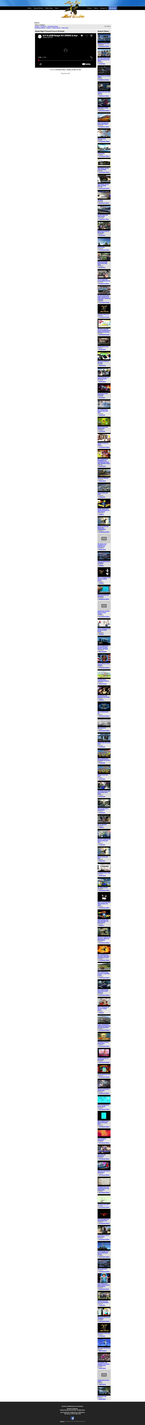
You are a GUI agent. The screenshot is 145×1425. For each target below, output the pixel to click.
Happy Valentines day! (104, 1074)
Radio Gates (65, 27)
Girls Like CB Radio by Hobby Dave (104, 1171)
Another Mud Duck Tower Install (103, 215)
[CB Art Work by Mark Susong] (104, 662)
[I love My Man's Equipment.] (104, 1137)
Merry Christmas (102, 1269)
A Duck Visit (101, 153)
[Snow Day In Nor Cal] (104, 313)
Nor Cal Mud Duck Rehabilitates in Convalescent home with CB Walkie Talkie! (104, 461)
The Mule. (100, 200)
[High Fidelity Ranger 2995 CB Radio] (104, 167)
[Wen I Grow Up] (104, 727)
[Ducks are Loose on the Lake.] (104, 360)
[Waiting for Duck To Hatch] (104, 442)
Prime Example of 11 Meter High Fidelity (103, 123)
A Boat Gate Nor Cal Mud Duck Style (103, 378)
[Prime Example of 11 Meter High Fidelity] (104, 121)
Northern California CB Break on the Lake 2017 (104, 841)
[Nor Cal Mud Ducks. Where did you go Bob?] (104, 1120)
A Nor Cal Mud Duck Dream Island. (103, 1105)
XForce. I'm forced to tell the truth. (103, 1089)
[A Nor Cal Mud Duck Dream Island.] (104, 1104)
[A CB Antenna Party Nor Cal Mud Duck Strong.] (104, 1250)
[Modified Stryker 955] (104, 42)
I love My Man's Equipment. (102, 1139)
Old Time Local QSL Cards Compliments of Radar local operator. (104, 330)
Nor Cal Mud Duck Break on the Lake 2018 (103, 411)
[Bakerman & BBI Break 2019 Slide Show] (104, 261)
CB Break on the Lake (104, 1333)
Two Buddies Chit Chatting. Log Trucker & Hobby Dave (104, 1364)
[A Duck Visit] (104, 152)
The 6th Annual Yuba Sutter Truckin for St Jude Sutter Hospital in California (104, 297)
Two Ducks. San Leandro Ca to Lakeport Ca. (102, 545)
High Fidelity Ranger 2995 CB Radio (103, 168)
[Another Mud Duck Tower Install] (104, 214)
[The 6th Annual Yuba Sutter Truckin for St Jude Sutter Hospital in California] (104, 294)
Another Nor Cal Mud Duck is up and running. (103, 612)
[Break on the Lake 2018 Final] (104, 392)
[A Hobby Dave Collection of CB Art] (104, 678)
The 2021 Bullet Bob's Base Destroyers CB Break (104, 59)
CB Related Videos (53, 26)
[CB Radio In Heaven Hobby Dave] (104, 1041)
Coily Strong (101, 247)
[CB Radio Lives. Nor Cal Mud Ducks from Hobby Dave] (104, 1186)
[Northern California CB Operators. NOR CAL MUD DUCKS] (104, 936)
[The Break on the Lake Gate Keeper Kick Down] (104, 790)
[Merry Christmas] (104, 1267)
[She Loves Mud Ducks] (104, 1347)
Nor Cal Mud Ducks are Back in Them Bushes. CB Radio (103, 647)
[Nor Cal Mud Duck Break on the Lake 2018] (104, 408)
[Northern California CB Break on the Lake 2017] (104, 838)
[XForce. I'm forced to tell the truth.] (104, 1088)
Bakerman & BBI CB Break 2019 (103, 231)
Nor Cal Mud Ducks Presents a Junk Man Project (103, 973)
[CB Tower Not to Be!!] (104, 1203)
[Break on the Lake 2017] (104, 773)
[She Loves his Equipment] (104, 1153)
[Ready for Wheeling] (104, 477)
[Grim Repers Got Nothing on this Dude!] (104, 694)
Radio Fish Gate (102, 1396)
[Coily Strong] (104, 246)
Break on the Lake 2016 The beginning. (103, 1301)
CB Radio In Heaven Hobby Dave (103, 1042)
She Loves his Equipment (102, 1155)
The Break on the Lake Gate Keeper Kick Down (104, 792)
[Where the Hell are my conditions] (104, 1316)
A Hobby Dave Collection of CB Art (103, 680)
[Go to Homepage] (73, 9)
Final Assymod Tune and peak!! (103, 595)
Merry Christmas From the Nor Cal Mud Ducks (104, 579)
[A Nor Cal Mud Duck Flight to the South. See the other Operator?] (104, 1023)
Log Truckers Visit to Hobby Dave (103, 1236)
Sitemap (62, 1421)
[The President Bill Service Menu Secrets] (104, 278)
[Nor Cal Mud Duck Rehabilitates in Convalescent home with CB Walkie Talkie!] (104, 458)
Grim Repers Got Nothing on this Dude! (104, 696)
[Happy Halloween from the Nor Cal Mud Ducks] (104, 627)
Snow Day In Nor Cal (103, 314)
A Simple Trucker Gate (104, 872)
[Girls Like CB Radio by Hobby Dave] (104, 1169)
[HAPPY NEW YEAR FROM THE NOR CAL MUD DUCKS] (104, 508)
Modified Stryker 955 (103, 43)
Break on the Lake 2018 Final (103, 394)
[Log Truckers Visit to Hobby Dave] (104, 1234)
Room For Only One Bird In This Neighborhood (103, 528)
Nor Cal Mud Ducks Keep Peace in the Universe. (103, 991)
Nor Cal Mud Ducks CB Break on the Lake (104, 759)
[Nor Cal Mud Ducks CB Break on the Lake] (104, 757)
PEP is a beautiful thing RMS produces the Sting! (104, 904)
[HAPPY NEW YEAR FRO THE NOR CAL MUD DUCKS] (104, 918)
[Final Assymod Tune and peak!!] (104, 594)
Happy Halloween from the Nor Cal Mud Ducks (104, 630)
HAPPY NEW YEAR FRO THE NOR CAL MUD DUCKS (103, 921)
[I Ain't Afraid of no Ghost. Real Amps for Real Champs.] (104, 1282)
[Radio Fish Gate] (104, 1395)
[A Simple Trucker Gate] (104, 871)
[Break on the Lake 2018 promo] (104, 426)
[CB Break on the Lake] (104, 1332)
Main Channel (56, 27)
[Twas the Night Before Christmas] (104, 560)
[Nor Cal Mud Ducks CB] (104, 710)
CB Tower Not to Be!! (103, 1204)
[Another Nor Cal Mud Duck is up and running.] (104, 610)
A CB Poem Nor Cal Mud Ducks (103, 1058)
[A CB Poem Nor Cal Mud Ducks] (104, 1057)
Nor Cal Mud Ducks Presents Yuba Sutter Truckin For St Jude (104, 956)
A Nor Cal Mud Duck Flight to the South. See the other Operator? (104, 1026)
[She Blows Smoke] (104, 886)
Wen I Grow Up (102, 728)
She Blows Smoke (103, 887)
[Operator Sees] (104, 137)
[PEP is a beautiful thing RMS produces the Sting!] (104, 901)
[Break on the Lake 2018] (104, 491)
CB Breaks (43, 26)
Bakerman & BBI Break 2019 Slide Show (102, 263)
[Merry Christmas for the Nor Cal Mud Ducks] (104, 1006)
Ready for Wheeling (103, 478)
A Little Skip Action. (103, 346)
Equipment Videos (40, 27)
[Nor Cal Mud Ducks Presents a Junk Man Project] (104, 971)
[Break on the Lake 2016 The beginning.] (104, 1300)
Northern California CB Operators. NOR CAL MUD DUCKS (104, 939)
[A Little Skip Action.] (104, 345)
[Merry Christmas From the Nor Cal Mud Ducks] (104, 576)
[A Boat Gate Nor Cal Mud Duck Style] (104, 376)
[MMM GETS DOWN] (104, 106)
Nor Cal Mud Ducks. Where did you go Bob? (103, 1123)
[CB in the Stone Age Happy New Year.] (104, 1218)
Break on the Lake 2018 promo (103, 427)
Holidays (48, 27)
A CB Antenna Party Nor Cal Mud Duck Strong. (103, 1253)
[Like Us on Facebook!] (72, 1419)
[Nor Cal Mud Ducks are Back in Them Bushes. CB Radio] (104, 645)
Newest (37, 26)
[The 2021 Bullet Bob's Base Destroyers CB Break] (104, 57)
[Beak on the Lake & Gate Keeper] (104, 807)
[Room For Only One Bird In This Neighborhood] (104, 525)
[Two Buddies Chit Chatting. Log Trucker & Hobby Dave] (104, 1361)
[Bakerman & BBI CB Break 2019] (104, 230)
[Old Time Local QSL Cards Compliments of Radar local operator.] (104, 328)
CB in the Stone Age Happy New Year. (103, 1219)
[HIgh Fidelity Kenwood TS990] (104, 74)
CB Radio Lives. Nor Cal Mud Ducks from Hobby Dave (103, 1188)
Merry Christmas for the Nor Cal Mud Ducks (103, 1008)
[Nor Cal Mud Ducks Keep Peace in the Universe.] (104, 988)
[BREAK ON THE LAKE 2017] (104, 741)
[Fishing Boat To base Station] (104, 1379)
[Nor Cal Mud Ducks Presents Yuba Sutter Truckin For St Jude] (104, 953)
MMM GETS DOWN (103, 108)
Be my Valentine (102, 824)
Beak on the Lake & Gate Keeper (103, 809)
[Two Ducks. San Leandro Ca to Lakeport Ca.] (104, 543)
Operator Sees (102, 138)
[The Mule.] (104, 199)
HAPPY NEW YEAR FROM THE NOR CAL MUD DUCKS (103, 510)
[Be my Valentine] (104, 823)
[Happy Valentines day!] (104, 1073)
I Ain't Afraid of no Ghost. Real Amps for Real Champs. (104, 1285)
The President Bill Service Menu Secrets (104, 280)
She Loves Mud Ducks (104, 1348)
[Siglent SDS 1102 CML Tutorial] (104, 90)
